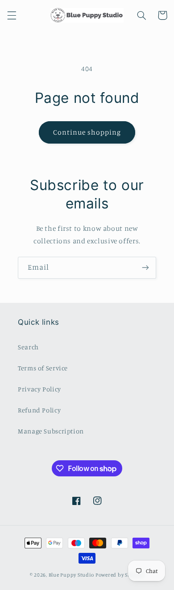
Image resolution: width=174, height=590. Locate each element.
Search (28, 347)
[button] (11, 15)
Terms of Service (43, 368)
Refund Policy (39, 410)
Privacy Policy (39, 389)
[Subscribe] (145, 268)
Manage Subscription (51, 431)
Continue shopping (87, 132)
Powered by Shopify (119, 575)
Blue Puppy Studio (72, 575)
